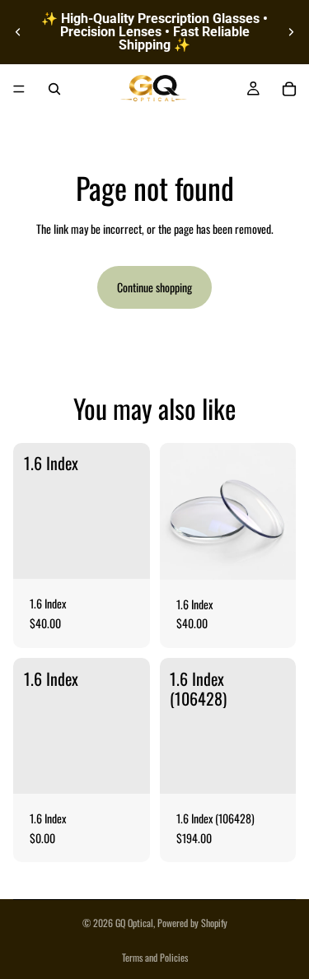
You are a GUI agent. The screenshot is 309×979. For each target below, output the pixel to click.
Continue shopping (154, 287)
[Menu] (19, 89)
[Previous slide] (18, 32)
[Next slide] (291, 32)
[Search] (54, 89)
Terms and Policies (155, 957)
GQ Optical (134, 923)
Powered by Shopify (192, 923)
